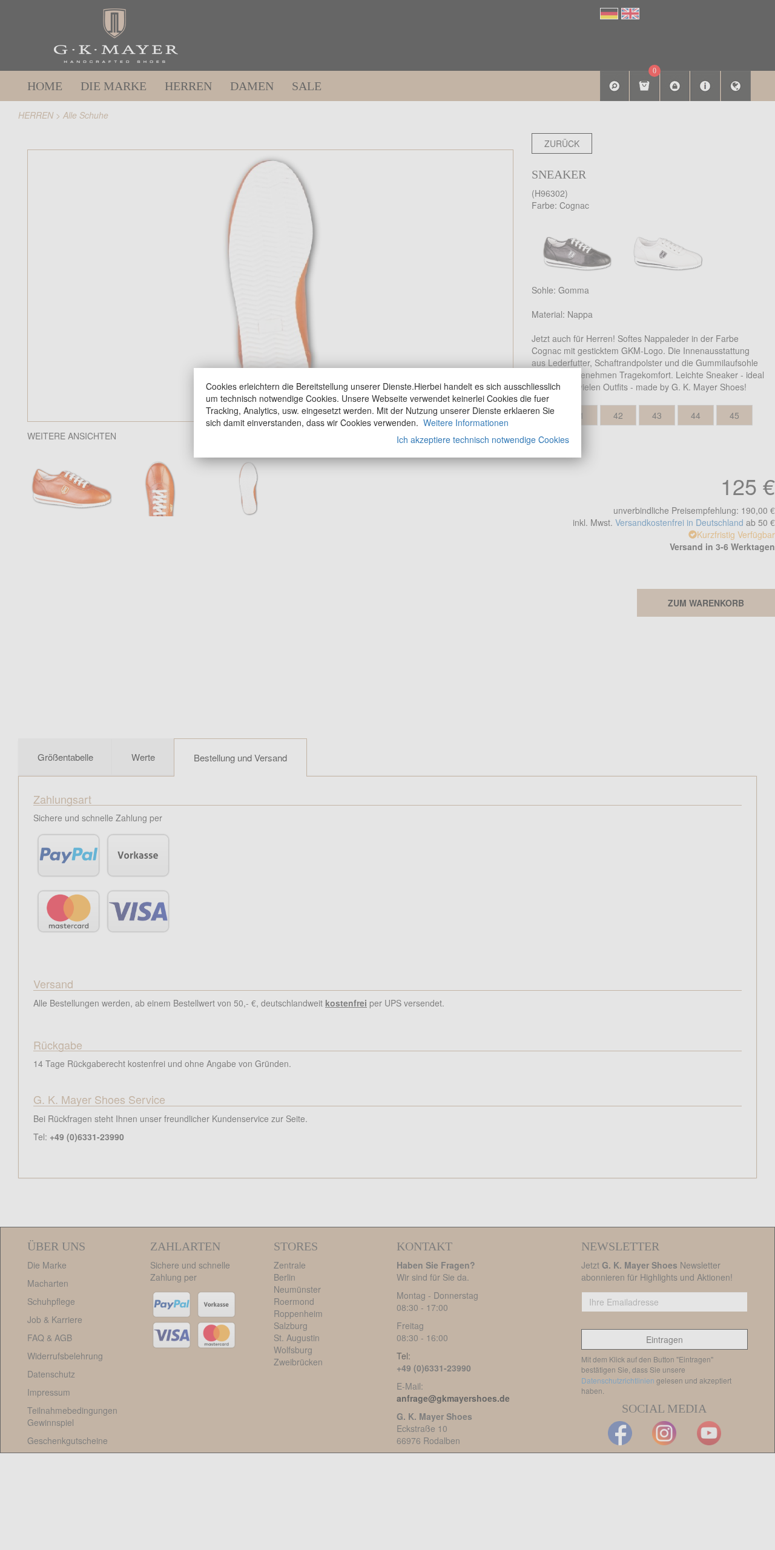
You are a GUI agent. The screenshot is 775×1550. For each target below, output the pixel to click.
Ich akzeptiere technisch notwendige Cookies (483, 439)
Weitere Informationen (466, 422)
